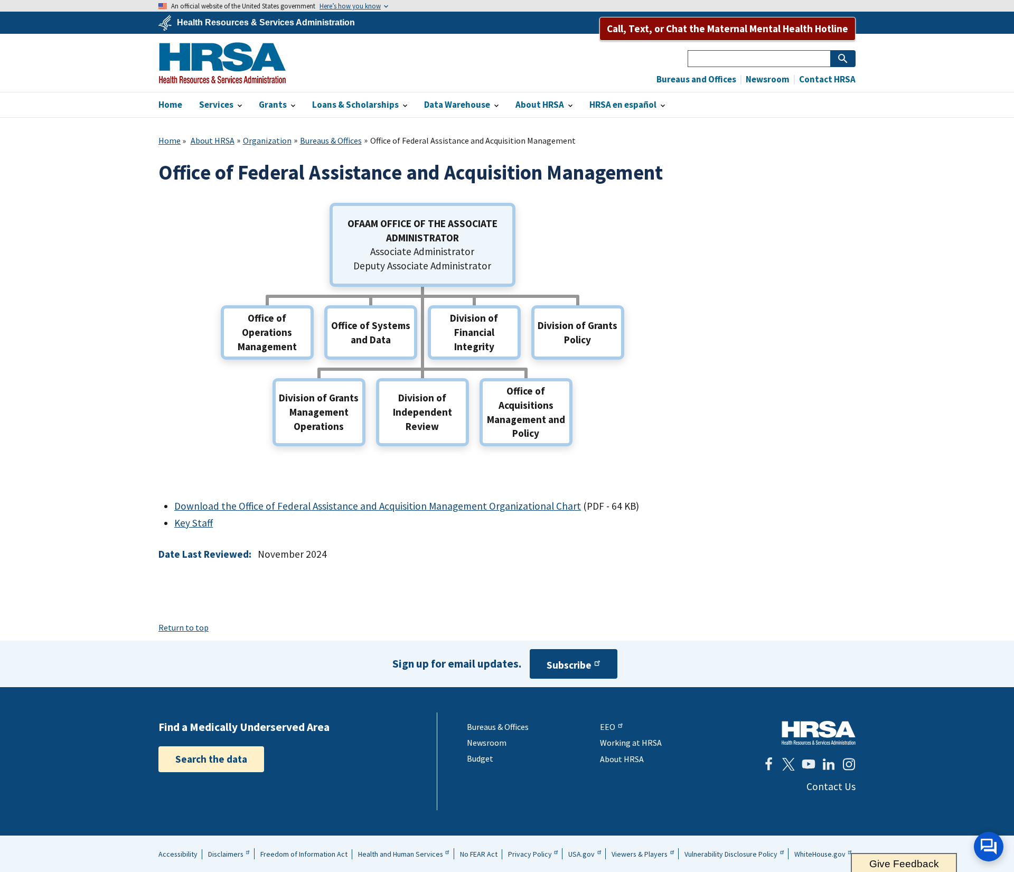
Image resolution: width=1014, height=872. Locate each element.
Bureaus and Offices (696, 79)
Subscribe (569, 665)
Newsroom (767, 79)
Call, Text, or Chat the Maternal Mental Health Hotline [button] (727, 28)
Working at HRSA (631, 742)
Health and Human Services (400, 854)
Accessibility (178, 854)
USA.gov (581, 854)
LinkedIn (828, 764)
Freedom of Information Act (304, 854)
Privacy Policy (530, 854)
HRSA (222, 62)
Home (169, 140)
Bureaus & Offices (331, 140)
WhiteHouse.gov (820, 854)
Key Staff (193, 523)
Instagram (849, 764)
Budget (480, 758)
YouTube (808, 764)
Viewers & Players (640, 854)
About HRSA (212, 140)
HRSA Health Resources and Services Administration (819, 733)
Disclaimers (225, 854)
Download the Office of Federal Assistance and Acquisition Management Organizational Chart (377, 506)
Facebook (768, 764)
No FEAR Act (478, 854)
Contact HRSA (826, 79)
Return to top (183, 627)
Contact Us (831, 786)
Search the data (211, 759)
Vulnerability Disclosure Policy (730, 854)
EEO (607, 726)
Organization (267, 140)
